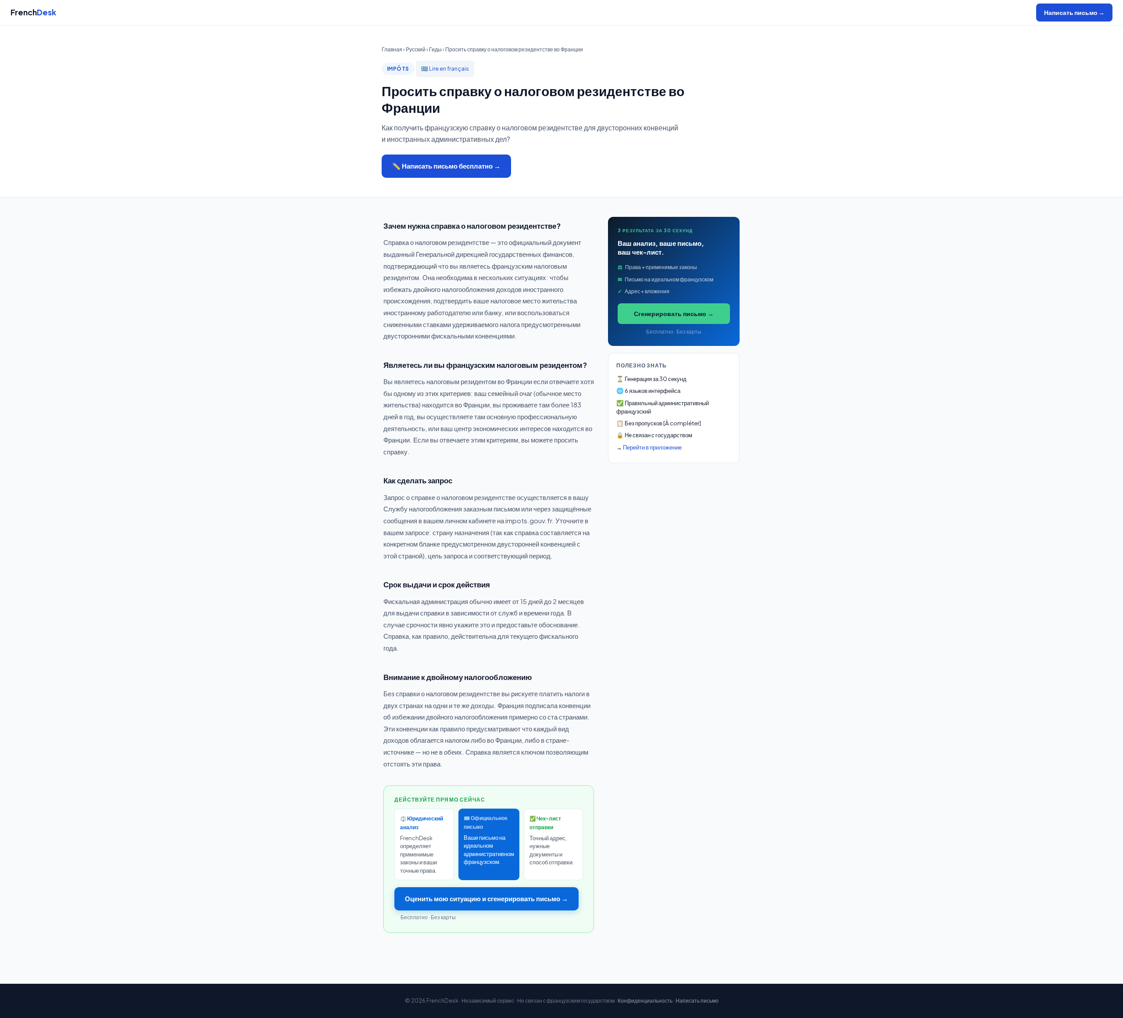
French (33, 12)
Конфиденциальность (645, 1000)
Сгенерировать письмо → (674, 313)
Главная (392, 49)
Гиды (435, 49)
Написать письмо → (1074, 12)
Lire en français (449, 68)
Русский (416, 49)
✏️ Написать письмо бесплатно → (446, 166)
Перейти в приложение (652, 447)
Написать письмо (697, 1000)
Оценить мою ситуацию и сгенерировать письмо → (486, 898)
